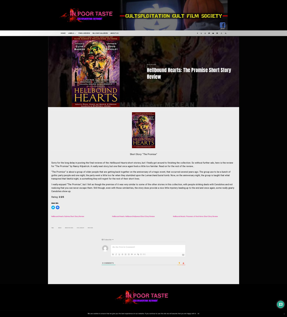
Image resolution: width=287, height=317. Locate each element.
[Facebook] (197, 33)
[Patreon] (209, 33)
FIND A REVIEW (84, 33)
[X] (201, 33)
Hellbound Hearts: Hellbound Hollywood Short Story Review (133, 216)
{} (141, 254)
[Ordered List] (125, 254)
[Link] (138, 254)
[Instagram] (205, 33)
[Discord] (217, 33)
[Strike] (122, 254)
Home (63, 33)
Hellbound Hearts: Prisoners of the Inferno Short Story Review (195, 216)
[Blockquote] (131, 254)
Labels (71, 33)
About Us (114, 33)
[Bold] (113, 254)
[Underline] (119, 254)
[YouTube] (213, 33)
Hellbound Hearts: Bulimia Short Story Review (67, 216)
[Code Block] (135, 254)
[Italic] (116, 254)
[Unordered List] (128, 254)
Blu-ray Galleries (100, 33)
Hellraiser (80, 227)
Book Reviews (151, 64)
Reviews (90, 227)
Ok (198, 313)
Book (60, 227)
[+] (144, 254)
